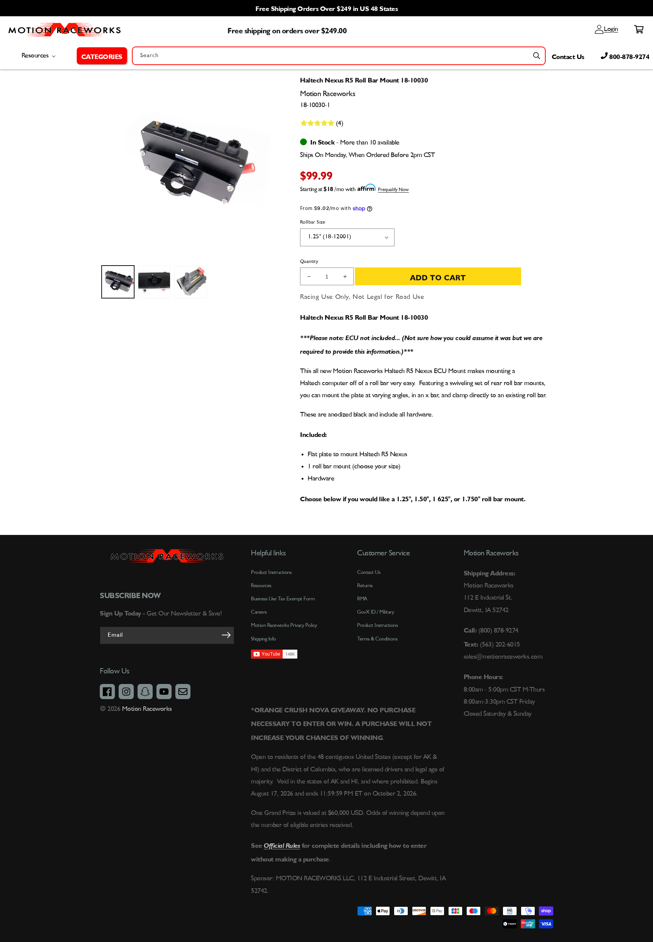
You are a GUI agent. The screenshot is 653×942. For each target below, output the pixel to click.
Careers (259, 612)
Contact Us (568, 56)
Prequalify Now (393, 189)
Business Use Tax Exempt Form (282, 599)
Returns (365, 585)
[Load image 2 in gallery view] (154, 282)
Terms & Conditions (377, 639)
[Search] (536, 55)
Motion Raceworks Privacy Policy (284, 625)
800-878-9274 (629, 56)
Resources (261, 585)
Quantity (309, 261)
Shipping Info (263, 639)
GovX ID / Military (375, 612)
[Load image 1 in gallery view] (118, 282)
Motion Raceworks (147, 709)
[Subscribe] (226, 634)
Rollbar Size (312, 222)
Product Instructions (377, 625)
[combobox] (339, 55)
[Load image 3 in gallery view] (190, 282)
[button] (101, 56)
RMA (362, 599)
